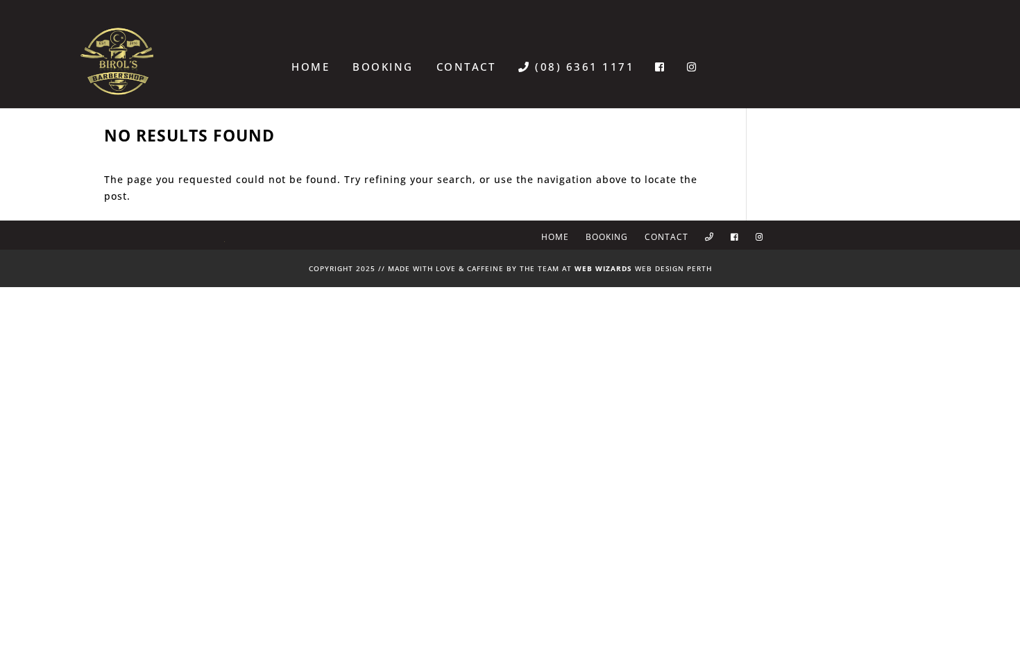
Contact (466, 67)
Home (310, 67)
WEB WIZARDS (603, 268)
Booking (383, 67)
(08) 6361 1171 (582, 67)
